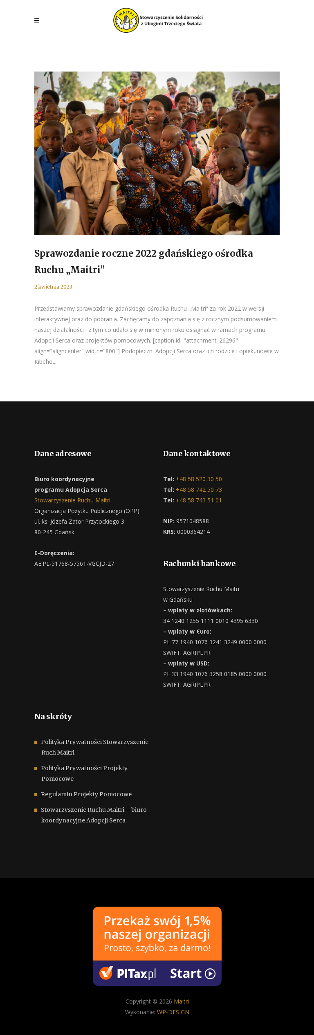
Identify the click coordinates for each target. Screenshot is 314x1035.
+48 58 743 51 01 (198, 500)
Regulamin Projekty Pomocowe (86, 794)
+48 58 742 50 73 (198, 489)
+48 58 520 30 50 (198, 479)
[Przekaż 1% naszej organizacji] (157, 945)
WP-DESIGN (173, 1012)
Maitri (181, 1001)
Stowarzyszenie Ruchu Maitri (72, 500)
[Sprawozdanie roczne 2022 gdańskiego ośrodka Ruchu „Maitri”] (157, 153)
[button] (16, 1018)
